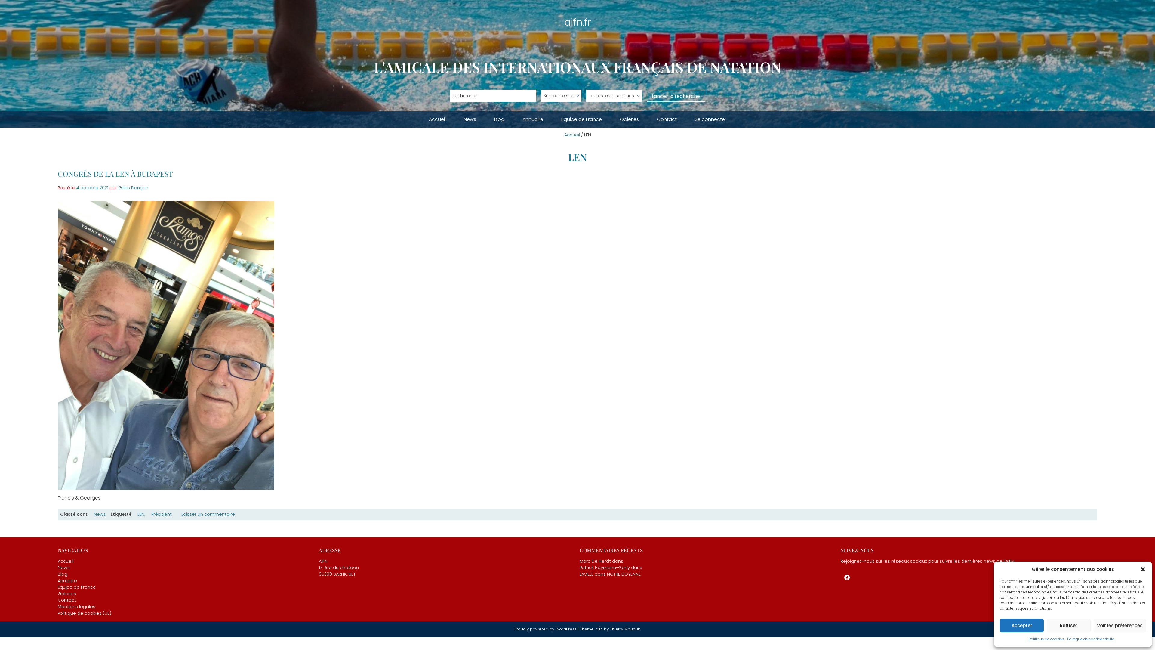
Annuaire (532, 119)
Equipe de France (581, 119)
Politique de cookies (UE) (84, 613)
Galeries (629, 119)
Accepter (1022, 625)
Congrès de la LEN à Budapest (115, 173)
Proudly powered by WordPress (546, 629)
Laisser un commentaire (208, 514)
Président (161, 514)
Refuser (1068, 625)
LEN (140, 514)
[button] (1143, 569)
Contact (667, 119)
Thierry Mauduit (625, 629)
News (470, 119)
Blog (499, 119)
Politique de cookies (1046, 639)
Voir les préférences (1120, 625)
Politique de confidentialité (1090, 639)
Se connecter (710, 119)
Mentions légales (76, 607)
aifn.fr (577, 22)
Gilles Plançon (133, 188)
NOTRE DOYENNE (624, 574)
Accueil (437, 119)
